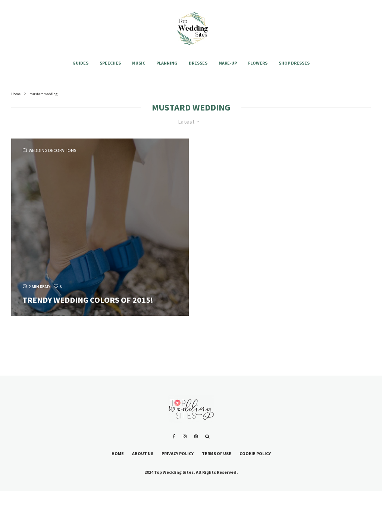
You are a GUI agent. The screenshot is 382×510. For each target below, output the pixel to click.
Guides (80, 63)
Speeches (110, 63)
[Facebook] (174, 436)
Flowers (257, 63)
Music (138, 63)
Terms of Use (216, 453)
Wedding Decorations (52, 150)
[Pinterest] (195, 436)
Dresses (198, 63)
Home (118, 453)
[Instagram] (184, 436)
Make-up (228, 63)
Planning (167, 63)
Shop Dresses (294, 63)
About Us (142, 453)
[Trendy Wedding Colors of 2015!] (100, 227)
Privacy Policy (178, 453)
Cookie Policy (255, 453)
